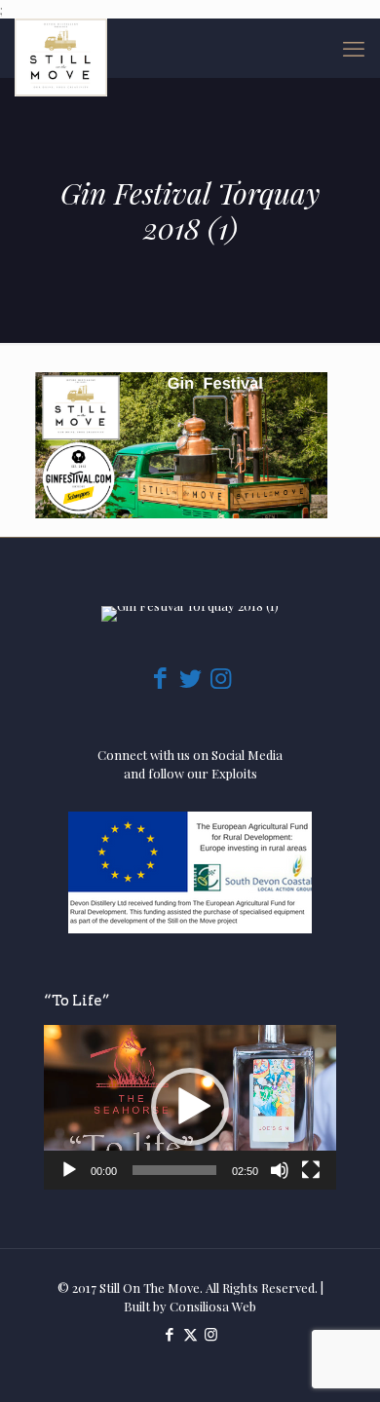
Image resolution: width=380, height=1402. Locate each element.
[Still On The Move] (61, 48)
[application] (190, 1107)
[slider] (174, 1170)
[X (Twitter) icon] (190, 1334)
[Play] (69, 1170)
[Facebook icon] (170, 1334)
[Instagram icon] (211, 1334)
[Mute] (279, 1170)
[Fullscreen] (311, 1170)
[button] (190, 1107)
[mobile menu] (353, 47)
